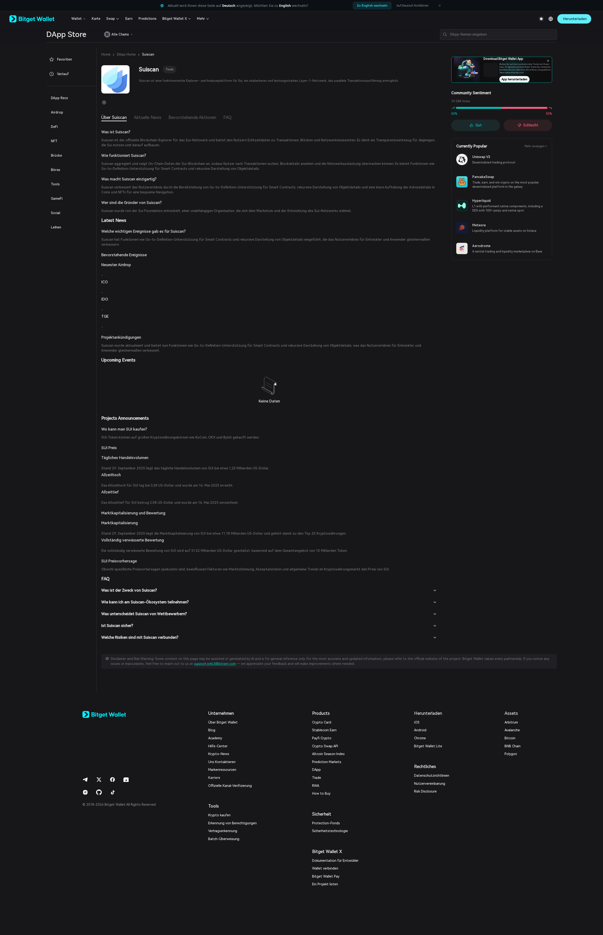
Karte (96, 18)
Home (105, 54)
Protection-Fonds (326, 823)
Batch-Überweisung (223, 839)
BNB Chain (513, 746)
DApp (316, 770)
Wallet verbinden (325, 868)
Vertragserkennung (222, 831)
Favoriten (64, 59)
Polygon (511, 754)
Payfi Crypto (321, 738)
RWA (315, 786)
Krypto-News (218, 754)
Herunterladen (428, 713)
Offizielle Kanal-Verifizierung (230, 786)
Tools (170, 69)
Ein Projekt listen (325, 884)
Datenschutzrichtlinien (431, 775)
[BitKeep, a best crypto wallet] (111, 714)
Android (420, 730)
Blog (211, 730)
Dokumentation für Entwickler (335, 860)
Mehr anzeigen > (536, 146)
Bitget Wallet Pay (325, 876)
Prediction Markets (326, 762)
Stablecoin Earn (324, 730)
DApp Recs (59, 98)
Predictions (147, 18)
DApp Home (126, 54)
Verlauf (63, 74)
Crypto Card (321, 722)
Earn (128, 18)
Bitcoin (510, 738)
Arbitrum (511, 722)
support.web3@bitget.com (215, 664)
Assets (511, 713)
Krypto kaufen (219, 815)
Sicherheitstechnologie (330, 831)
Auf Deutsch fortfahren (412, 5)
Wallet (76, 18)
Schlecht (530, 125)
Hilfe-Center (218, 746)
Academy (215, 738)
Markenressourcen (222, 770)
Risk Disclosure (425, 791)
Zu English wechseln (372, 5)
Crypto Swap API (325, 746)
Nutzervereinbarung (429, 783)
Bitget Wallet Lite (428, 746)
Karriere (214, 778)
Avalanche (512, 730)
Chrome (420, 738)
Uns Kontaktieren (222, 762)
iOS (417, 722)
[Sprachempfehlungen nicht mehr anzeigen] (439, 5)
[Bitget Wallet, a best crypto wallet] (37, 18)
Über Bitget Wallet (223, 722)
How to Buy (321, 793)
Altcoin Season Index (328, 754)
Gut (478, 125)
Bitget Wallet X (174, 18)
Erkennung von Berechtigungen (232, 823)
